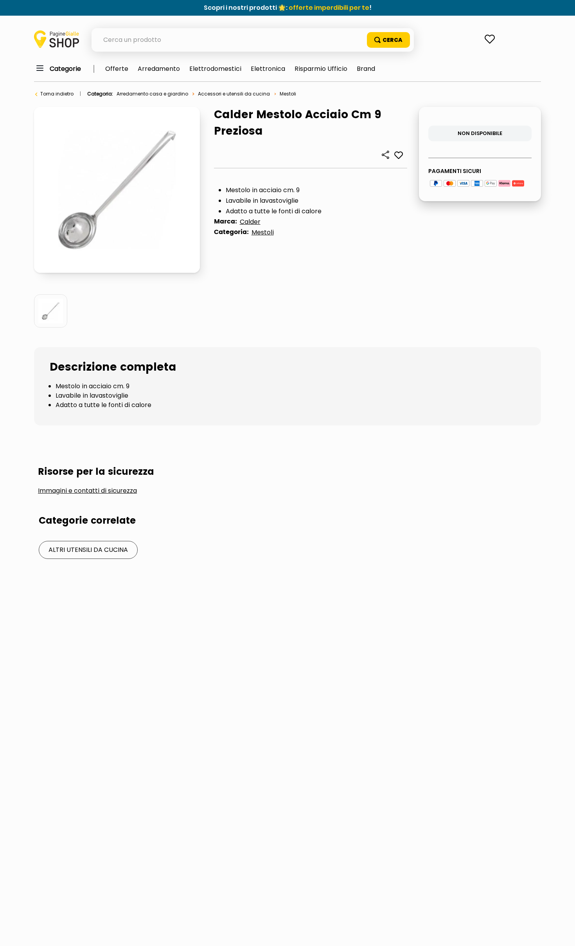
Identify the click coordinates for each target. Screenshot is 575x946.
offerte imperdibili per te (329, 7)
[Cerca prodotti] (388, 40)
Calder (250, 221)
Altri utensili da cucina (88, 549)
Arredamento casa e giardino (152, 93)
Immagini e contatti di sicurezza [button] (87, 490)
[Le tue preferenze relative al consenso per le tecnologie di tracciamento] (561, 932)
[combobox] (253, 40)
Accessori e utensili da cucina (234, 93)
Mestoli (288, 93)
